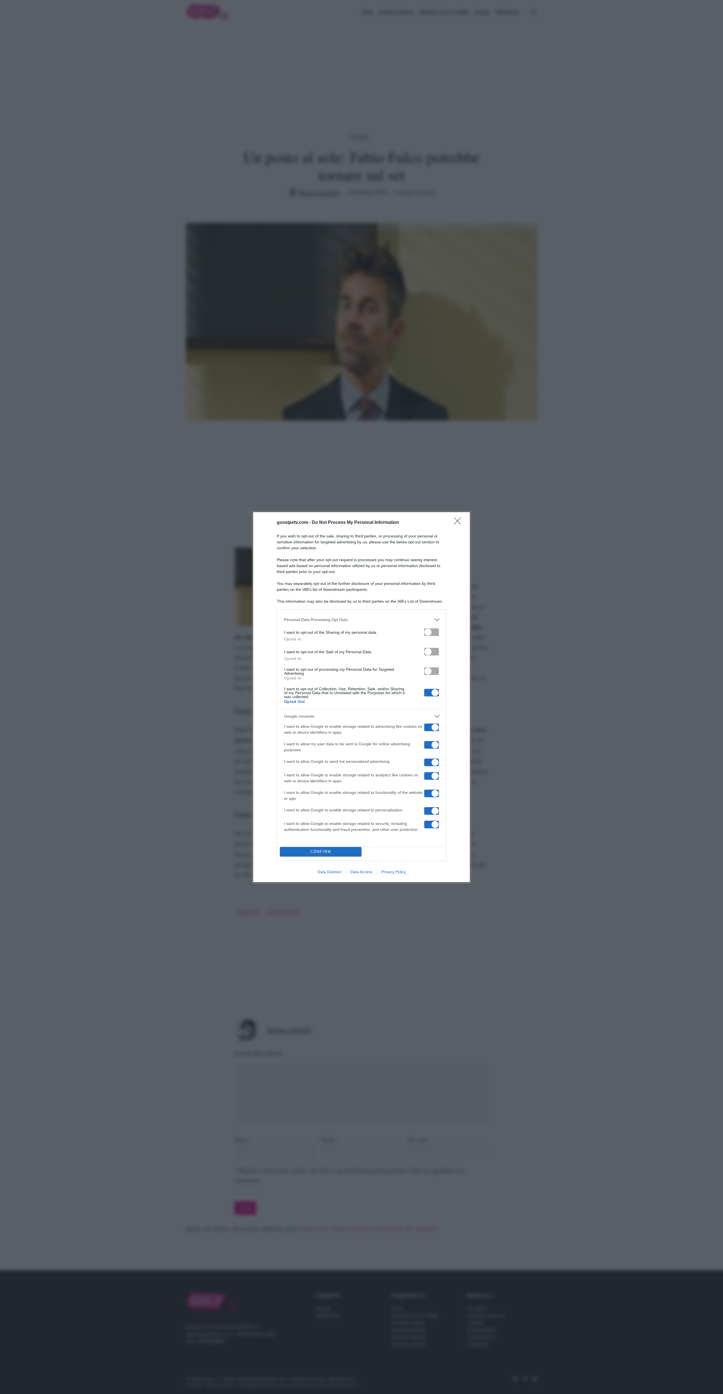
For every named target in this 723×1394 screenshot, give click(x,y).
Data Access (361, 872)
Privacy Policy (393, 872)
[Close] (459, 522)
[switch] (431, 632)
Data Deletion (329, 872)
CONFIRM (320, 852)
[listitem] (361, 620)
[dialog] (361, 697)
